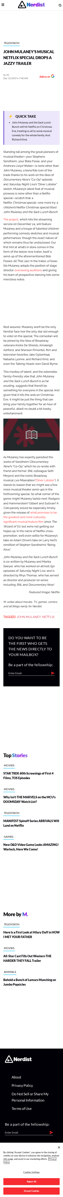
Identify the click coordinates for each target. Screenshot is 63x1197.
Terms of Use (22, 1108)
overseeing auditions (28, 270)
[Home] (18, 1061)
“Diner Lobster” (45, 480)
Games (8, 836)
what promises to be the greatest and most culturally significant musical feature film (30, 517)
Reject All (31, 1181)
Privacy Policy (22, 1085)
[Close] (59, 1147)
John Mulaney (29, 617)
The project (10, 219)
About (16, 1077)
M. (8, 74)
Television (11, 42)
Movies (9, 765)
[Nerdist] (31, 5)
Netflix (48, 617)
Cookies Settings (31, 1172)
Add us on (44, 77)
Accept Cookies (31, 1191)
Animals (10, 971)
